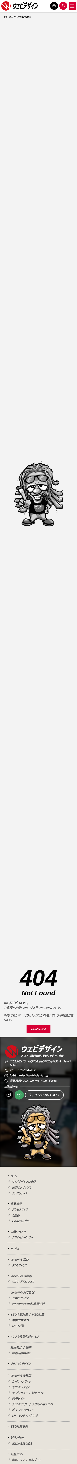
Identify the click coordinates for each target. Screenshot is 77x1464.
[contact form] (54, 6)
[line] (19, 1094)
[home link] (6, 6)
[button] (72, 6)
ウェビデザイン (25, 5)
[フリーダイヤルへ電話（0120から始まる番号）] (63, 6)
